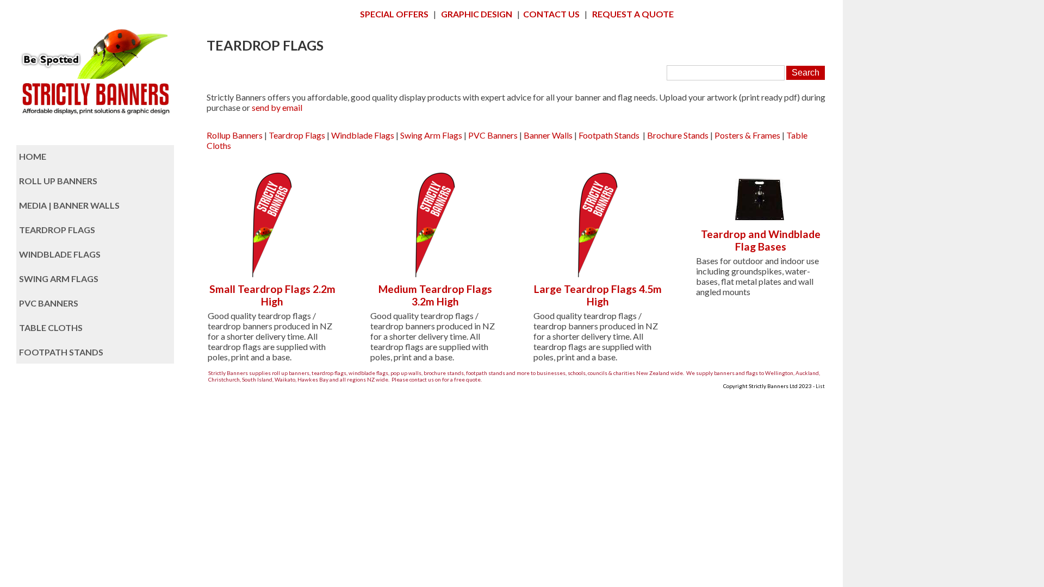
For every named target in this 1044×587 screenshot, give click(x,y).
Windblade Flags (362, 135)
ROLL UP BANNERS (58, 181)
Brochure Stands (678, 135)
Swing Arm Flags (431, 135)
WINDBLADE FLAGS (60, 254)
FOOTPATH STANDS (61, 352)
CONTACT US (551, 14)
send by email (277, 107)
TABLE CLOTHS (51, 327)
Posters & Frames (747, 135)
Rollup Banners (235, 135)
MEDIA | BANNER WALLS (69, 205)
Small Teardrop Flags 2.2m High (272, 295)
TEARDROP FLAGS (57, 229)
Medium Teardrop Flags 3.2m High (435, 295)
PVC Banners (493, 135)
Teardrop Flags (297, 135)
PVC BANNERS (48, 303)
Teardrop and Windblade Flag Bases (761, 240)
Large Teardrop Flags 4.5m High (598, 295)
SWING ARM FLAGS (58, 278)
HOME (32, 156)
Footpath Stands (609, 135)
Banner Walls (548, 135)
